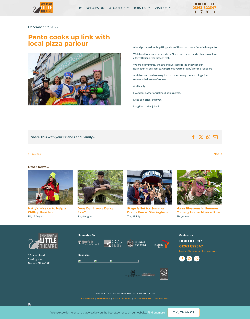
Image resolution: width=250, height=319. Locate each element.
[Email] (215, 137)
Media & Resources (142, 298)
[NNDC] (113, 239)
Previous (36, 153)
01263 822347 (191, 246)
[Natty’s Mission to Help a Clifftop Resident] (50, 187)
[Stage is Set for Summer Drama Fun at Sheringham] (149, 187)
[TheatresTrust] (161, 239)
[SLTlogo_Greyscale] (49, 233)
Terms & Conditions (122, 298)
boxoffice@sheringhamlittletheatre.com (198, 251)
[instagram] (201, 12)
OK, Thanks (183, 312)
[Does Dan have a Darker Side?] (100, 187)
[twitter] (207, 12)
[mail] (213, 12)
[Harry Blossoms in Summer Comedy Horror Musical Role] (199, 187)
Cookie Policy (87, 298)
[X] (201, 137)
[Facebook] (193, 137)
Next (216, 153)
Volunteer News (161, 298)
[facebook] (195, 12)
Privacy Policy (103, 298)
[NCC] (88, 239)
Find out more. (156, 312)
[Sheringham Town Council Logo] (137, 239)
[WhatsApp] (208, 137)
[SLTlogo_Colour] (47, 3)
